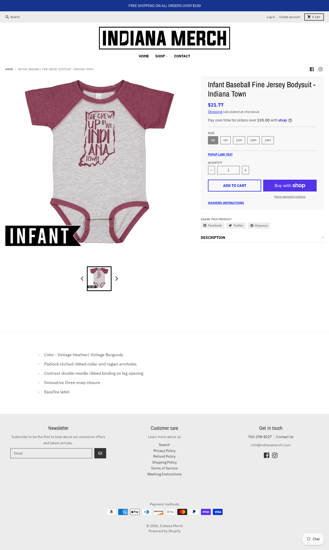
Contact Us (285, 436)
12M (239, 140)
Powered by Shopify (165, 531)
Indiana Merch (171, 525)
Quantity (215, 162)
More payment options (290, 196)
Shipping (215, 111)
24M (268, 140)
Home (9, 69)
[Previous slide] (82, 279)
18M (253, 140)
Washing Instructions (226, 203)
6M (225, 140)
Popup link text (220, 154)
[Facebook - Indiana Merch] (311, 69)
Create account (289, 17)
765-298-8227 (260, 436)
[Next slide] (116, 279)
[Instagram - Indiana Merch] (320, 69)
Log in (271, 17)
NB (213, 140)
